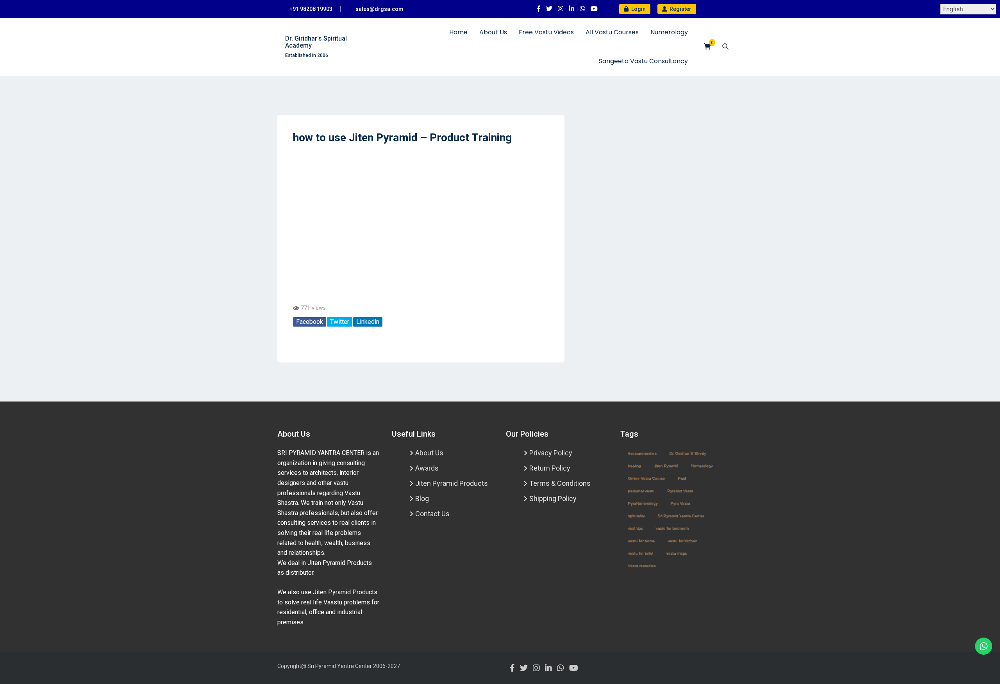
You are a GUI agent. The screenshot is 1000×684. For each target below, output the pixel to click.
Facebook (309, 321)
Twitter (339, 321)
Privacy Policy (550, 453)
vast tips (635, 528)
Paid (682, 478)
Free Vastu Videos (546, 32)
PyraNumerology (642, 503)
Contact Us (432, 514)
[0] (707, 46)
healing (634, 466)
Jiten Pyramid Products (451, 483)
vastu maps (676, 553)
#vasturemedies (642, 453)
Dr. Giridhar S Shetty (687, 453)
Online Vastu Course (646, 478)
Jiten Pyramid (666, 466)
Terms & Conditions (560, 483)
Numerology (669, 32)
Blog (422, 498)
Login (638, 9)
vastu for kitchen (682, 540)
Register (679, 9)
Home (458, 32)
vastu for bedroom (671, 528)
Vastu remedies (641, 565)
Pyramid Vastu (680, 491)
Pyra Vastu (680, 503)
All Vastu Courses (612, 32)
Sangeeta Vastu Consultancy (643, 61)
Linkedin (367, 321)
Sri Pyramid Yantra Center (680, 515)
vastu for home (641, 540)
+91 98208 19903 (310, 9)
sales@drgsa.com (379, 9)
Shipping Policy (553, 498)
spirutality (636, 515)
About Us (493, 32)
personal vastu (641, 491)
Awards (427, 468)
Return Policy (549, 468)
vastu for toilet (640, 553)
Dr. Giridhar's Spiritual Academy (316, 42)
